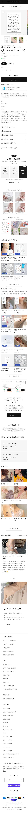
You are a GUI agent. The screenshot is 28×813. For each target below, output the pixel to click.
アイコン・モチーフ (20, 519)
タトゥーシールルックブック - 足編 (13, 557)
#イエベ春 (10, 430)
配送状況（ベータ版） (8, 655)
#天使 (5, 429)
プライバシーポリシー (8, 685)
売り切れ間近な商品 (8, 715)
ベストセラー (6, 708)
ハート (5, 733)
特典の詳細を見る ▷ (14, 182)
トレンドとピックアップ (9, 712)
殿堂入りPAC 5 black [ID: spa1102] (19, 258)
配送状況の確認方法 (8, 651)
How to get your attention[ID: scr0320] (20, 349)
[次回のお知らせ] (25, 2)
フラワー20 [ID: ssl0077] (6, 329)
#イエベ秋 (14, 430)
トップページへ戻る (14, 528)
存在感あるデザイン (8, 757)
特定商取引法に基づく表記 (10, 689)
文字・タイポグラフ (7, 500)
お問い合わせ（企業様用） (10, 668)
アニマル (17, 500)
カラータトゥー (7, 747)
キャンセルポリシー (12, 809)
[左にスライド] (1, 40)
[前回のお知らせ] (3, 2)
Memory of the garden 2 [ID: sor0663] (20, 330)
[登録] (21, 780)
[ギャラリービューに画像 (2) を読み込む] (14, 40)
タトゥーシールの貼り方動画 (9, 148)
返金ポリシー (6, 682)
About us (9, 624)
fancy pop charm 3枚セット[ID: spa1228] (20, 277)
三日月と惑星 (6, 719)
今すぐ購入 (14, 80)
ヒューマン (4, 519)
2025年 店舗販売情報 (8, 698)
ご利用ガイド (6, 648)
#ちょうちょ (10, 428)
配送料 (5, 55)
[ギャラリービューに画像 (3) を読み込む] (21, 40)
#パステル (19, 428)
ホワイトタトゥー (7, 750)
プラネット (17, 484)
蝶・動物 (5, 726)
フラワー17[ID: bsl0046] (6, 310)
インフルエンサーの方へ (9, 671)
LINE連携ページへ (14, 415)
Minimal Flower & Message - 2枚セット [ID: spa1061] (7, 258)
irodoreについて (7, 664)
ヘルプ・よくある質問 (8, 644)
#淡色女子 (5, 428)
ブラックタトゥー (7, 743)
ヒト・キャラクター (8, 740)
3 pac (10, 63)
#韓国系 (15, 428)
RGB (2, 108)
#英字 (15, 429)
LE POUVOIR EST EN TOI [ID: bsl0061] (7, 349)
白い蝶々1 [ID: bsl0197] (19, 310)
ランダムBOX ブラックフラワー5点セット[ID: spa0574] (7, 277)
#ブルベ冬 (23, 429)
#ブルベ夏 (5, 430)
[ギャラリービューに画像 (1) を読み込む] (7, 40)
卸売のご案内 (6, 675)
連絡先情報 (19, 809)
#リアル (18, 429)
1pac (4, 63)
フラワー (4, 484)
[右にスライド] (26, 40)
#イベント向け (20, 430)
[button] (3, 6)
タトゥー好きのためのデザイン (11, 754)
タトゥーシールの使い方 (9, 641)
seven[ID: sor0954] (5, 368)
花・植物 (5, 722)
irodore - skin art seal (13, 803)
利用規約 (5, 678)
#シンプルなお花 (10, 429)
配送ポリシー (11, 807)
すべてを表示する (14, 284)
